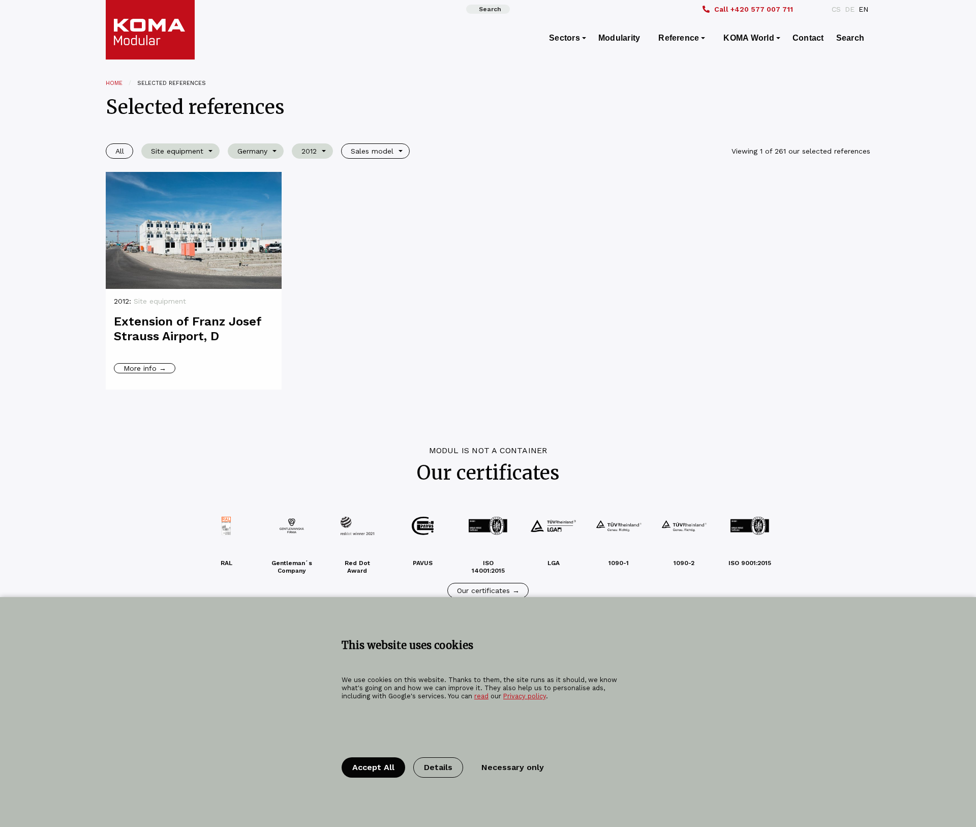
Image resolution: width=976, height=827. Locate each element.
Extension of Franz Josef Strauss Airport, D (187, 328)
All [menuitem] (119, 151)
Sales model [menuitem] (372, 151)
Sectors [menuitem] (564, 38)
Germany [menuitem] (252, 151)
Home (114, 83)
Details (438, 767)
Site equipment (160, 301)
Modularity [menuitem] (619, 38)
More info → (145, 368)
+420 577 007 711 (753, 9)
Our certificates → (488, 590)
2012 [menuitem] (309, 151)
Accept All (373, 767)
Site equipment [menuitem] (177, 151)
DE (850, 9)
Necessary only (512, 767)
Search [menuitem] (850, 38)
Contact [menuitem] (808, 38)
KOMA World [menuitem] (748, 38)
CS (836, 9)
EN (863, 9)
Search (490, 9)
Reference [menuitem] (678, 38)
